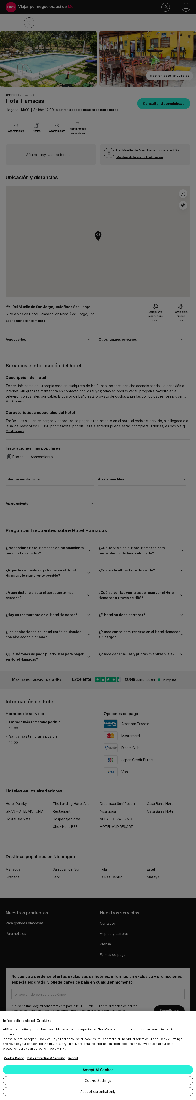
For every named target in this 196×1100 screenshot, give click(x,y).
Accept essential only (98, 1091)
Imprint (73, 1058)
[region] (98, 1055)
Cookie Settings (98, 1080)
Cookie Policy (14, 1058)
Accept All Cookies (98, 1070)
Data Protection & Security (46, 1058)
